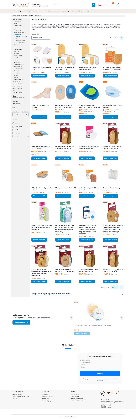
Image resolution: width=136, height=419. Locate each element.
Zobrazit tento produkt (39, 75)
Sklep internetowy (67, 416)
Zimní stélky (17, 71)
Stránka (112, 37)
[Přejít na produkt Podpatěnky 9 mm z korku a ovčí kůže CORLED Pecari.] (113, 54)
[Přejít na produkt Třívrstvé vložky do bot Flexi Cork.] (41, 54)
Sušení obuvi (17, 53)
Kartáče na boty (18, 55)
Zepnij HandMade (17, 88)
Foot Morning (18, 126)
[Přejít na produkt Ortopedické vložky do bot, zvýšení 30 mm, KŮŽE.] (89, 256)
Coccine (17, 123)
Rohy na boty (17, 30)
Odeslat (100, 373)
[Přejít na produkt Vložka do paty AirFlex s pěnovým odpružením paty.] (65, 256)
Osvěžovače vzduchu (20, 32)
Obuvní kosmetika (17, 86)
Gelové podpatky (20, 40)
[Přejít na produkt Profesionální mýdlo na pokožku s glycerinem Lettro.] (96, 312)
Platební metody (46, 398)
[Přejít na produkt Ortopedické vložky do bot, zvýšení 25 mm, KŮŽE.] (113, 133)
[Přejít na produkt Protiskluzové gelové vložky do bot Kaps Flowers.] (89, 133)
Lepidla (16, 28)
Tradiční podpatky (20, 42)
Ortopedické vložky (19, 64)
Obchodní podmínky (17, 394)
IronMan (17, 129)
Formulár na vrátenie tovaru (78, 400)
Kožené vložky (18, 66)
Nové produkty (16, 90)
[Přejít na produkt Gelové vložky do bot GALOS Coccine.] (113, 92)
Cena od (14, 111)
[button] (93, 5)
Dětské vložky (18, 60)
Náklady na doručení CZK (77, 398)
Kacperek (17, 133)
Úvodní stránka (16, 15)
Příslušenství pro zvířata (18, 79)
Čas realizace (45, 394)
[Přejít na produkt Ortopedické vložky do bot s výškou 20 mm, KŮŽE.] (113, 256)
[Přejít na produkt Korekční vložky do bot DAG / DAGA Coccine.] (41, 133)
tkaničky (16, 57)
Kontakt (14, 398)
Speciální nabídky (17, 92)
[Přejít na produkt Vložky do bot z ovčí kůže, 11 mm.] (65, 174)
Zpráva (83, 367)
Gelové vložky (18, 73)
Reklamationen (75, 396)
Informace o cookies (47, 396)
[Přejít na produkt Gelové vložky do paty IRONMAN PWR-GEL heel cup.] (89, 92)
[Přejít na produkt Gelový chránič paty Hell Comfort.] (41, 92)
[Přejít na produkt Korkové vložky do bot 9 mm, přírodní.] (89, 174)
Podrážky (16, 77)
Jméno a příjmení (85, 360)
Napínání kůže (18, 49)
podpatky (16, 75)
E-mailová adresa (86, 362)
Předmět (82, 364)
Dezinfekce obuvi (18, 21)
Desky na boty (18, 47)
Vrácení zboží (45, 400)
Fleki (15, 23)
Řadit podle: (35, 34)
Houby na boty (18, 25)
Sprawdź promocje (21, 322)
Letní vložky (17, 62)
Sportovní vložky (18, 68)
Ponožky (16, 51)
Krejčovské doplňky (17, 81)
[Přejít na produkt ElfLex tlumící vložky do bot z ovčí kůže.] (41, 174)
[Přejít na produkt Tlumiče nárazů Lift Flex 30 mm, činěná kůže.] (65, 54)
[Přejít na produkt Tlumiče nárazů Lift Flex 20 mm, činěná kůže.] (89, 54)
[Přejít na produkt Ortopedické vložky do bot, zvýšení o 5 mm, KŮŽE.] (65, 133)
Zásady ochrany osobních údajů (20, 396)
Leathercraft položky (17, 84)
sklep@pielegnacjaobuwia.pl (40, 6)
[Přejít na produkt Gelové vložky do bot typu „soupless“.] (113, 174)
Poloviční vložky (18, 44)
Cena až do (25, 111)
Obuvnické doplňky (28, 15)
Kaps (16, 136)
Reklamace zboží (46, 402)
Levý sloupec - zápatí (76, 394)
